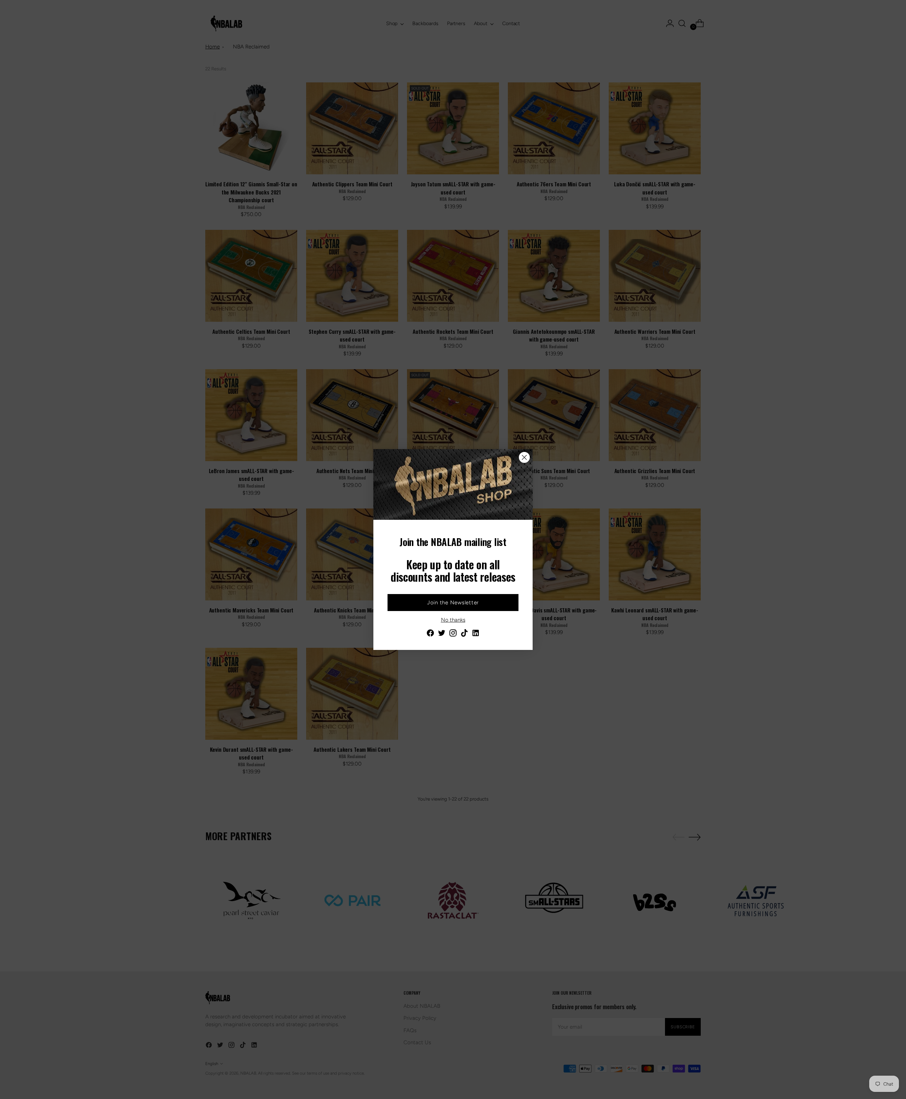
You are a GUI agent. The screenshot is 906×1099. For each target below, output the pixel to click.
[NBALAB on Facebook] (430, 634)
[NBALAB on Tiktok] (464, 634)
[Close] (524, 457)
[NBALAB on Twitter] (441, 634)
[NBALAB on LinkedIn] (475, 634)
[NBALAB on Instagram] (453, 634)
